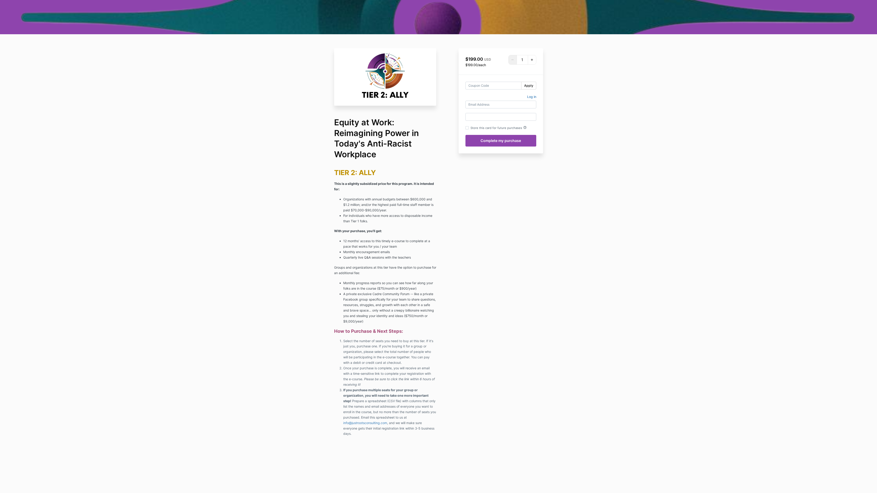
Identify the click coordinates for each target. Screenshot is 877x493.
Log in (531, 97)
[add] (532, 59)
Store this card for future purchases (498, 127)
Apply (528, 85)
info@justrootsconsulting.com (365, 423)
